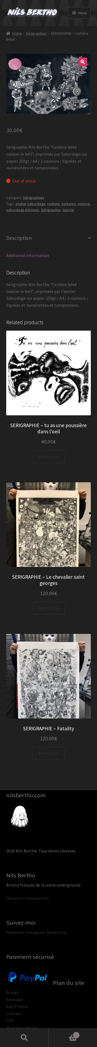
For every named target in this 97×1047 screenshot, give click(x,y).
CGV (9, 1020)
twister (68, 210)
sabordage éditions (22, 210)
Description (19, 238)
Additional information (27, 255)
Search (24, 1038)
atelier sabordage (30, 203)
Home (17, 33)
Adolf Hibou (17, 1006)
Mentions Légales (22, 1027)
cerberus (68, 203)
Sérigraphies (36, 33)
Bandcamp (56, 932)
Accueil (12, 992)
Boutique (14, 999)
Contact (13, 1013)
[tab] (48, 238)
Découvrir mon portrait (27, 898)
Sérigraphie (50, 210)
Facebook (15, 932)
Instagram (35, 932)
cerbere (53, 203)
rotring (84, 203)
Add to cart (49, 456)
